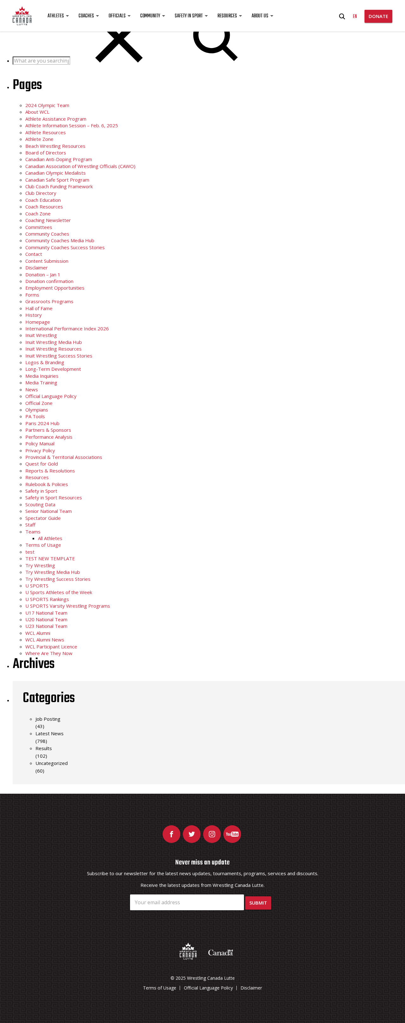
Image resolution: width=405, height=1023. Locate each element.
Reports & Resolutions (50, 470)
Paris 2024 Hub (42, 423)
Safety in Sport (189, 16)
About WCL (37, 112)
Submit (258, 903)
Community (150, 16)
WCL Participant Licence (51, 646)
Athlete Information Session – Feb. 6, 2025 (71, 125)
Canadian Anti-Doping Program (58, 159)
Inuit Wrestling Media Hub (53, 342)
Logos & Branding (44, 362)
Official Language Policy (51, 396)
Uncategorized (51, 763)
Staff (30, 524)
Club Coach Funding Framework (59, 186)
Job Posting (47, 719)
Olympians (36, 409)
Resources (227, 16)
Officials (117, 16)
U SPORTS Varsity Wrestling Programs (67, 606)
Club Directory (40, 193)
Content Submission (46, 261)
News (31, 389)
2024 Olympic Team (47, 105)
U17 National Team (46, 613)
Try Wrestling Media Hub (52, 572)
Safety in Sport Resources (53, 497)
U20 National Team (46, 619)
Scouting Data (40, 504)
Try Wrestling (40, 565)
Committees (38, 227)
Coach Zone (38, 213)
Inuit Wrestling (41, 335)
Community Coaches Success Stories (65, 247)
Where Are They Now (48, 653)
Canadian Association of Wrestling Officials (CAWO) (80, 166)
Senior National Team (48, 511)
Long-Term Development (53, 369)
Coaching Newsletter (48, 220)
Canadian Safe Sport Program (57, 180)
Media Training (41, 382)
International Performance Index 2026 (67, 328)
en (355, 17)
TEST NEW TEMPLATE (50, 558)
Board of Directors (45, 152)
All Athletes (50, 538)
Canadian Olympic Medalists (55, 173)
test (29, 552)
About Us (260, 16)
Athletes (55, 16)
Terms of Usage (43, 545)
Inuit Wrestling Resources (53, 349)
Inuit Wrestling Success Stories (58, 355)
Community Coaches (47, 234)
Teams (32, 531)
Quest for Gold (41, 463)
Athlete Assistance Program (55, 119)
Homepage (37, 322)
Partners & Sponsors (48, 430)
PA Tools (35, 416)
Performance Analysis (48, 437)
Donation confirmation (49, 281)
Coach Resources (44, 206)
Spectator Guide (43, 518)
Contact (33, 254)
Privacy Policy (40, 450)
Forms (32, 295)
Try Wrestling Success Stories (57, 579)
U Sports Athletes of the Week (58, 592)
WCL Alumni (37, 633)
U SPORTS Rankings (47, 599)
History (33, 315)
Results (43, 748)
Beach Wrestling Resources (55, 146)
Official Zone (39, 403)
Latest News (49, 733)
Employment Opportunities (54, 288)
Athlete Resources (45, 132)
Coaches (86, 16)
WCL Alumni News (44, 639)
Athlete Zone (39, 139)
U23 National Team (46, 626)
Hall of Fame (39, 308)
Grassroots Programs (49, 301)
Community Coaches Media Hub (59, 240)
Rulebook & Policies (46, 484)
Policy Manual (39, 443)
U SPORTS (36, 585)
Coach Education (43, 200)
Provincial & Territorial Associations (63, 457)
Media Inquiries (42, 376)
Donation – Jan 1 (42, 274)
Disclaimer (36, 267)
